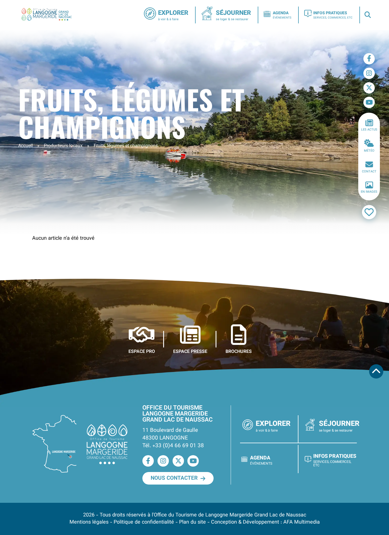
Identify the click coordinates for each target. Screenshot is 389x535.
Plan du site (192, 522)
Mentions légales (88, 522)
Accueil (25, 146)
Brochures (239, 351)
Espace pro (141, 351)
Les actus (369, 129)
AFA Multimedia (301, 522)
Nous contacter (174, 478)
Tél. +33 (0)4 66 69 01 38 (173, 446)
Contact (369, 171)
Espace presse (190, 351)
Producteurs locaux (63, 146)
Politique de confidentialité (144, 522)
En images (369, 192)
